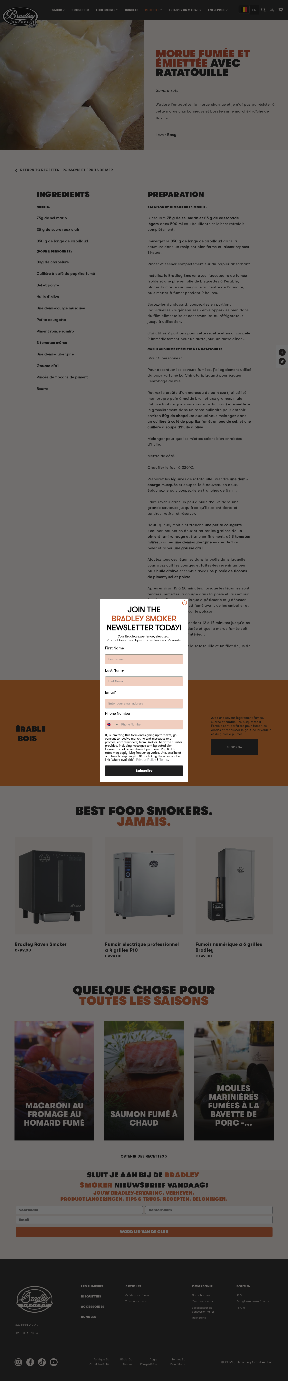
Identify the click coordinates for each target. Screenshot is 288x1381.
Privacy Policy (146, 759)
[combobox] (112, 724)
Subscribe (144, 771)
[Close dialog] (185, 603)
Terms (163, 759)
